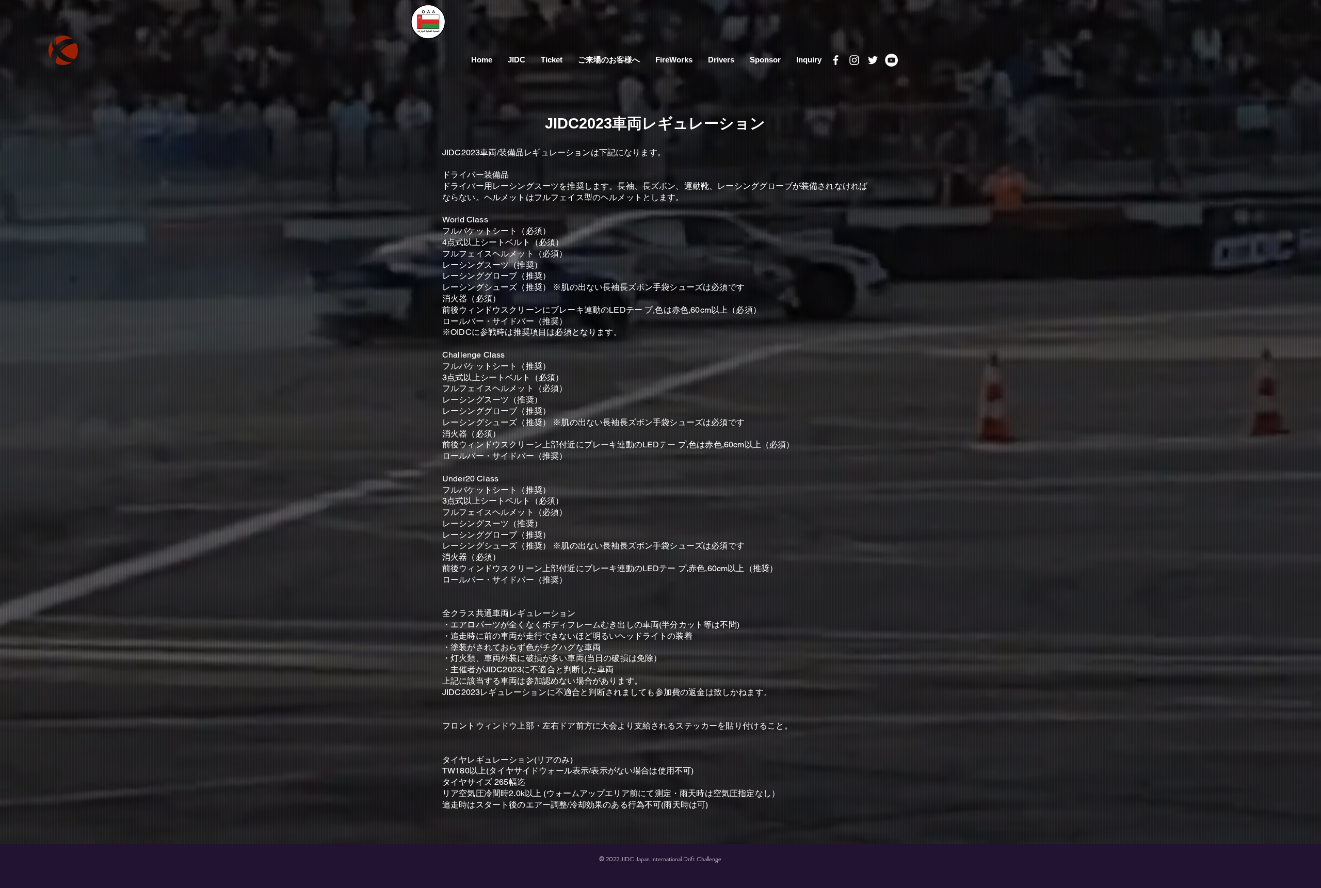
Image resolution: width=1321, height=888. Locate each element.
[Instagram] (854, 60)
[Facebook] (835, 60)
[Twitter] (872, 60)
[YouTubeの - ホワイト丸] (891, 60)
